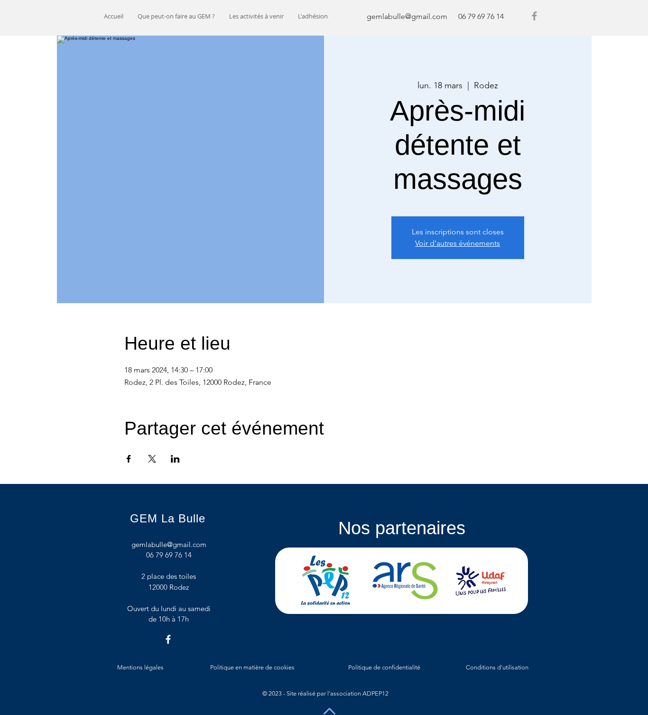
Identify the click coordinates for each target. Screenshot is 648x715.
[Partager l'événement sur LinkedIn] (175, 459)
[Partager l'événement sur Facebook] (128, 459)
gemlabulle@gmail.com (407, 16)
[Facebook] (534, 16)
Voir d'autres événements (457, 243)
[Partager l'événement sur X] (152, 459)
